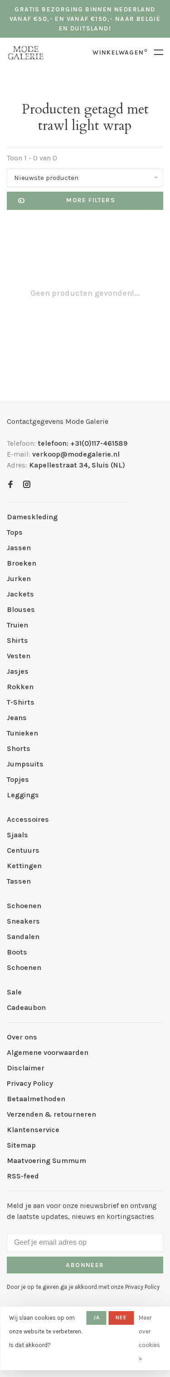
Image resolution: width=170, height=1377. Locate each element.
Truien (17, 625)
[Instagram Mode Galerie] (26, 485)
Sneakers (23, 921)
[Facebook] (10, 485)
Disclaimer (25, 1068)
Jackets (20, 594)
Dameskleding (32, 516)
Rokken (20, 686)
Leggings (23, 794)
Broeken (21, 563)
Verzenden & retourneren (51, 1114)
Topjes (18, 779)
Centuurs (23, 850)
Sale (14, 992)
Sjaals (17, 834)
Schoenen (24, 905)
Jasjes (18, 671)
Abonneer (85, 1265)
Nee (121, 1317)
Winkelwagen (119, 52)
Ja (96, 1317)
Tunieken (22, 733)
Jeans (17, 717)
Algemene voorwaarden (47, 1052)
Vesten (18, 655)
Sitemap (21, 1145)
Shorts (18, 748)
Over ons (22, 1037)
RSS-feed (23, 1176)
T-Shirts (20, 702)
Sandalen (23, 936)
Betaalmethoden (36, 1098)
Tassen (19, 881)
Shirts (17, 640)
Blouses (21, 609)
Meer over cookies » (149, 1338)
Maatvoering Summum (46, 1160)
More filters (90, 200)
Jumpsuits (25, 764)
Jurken (19, 578)
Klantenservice (33, 1129)
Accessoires (28, 819)
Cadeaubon (26, 1007)
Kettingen (24, 865)
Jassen (19, 547)
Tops (15, 532)
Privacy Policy (30, 1083)
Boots (17, 952)
